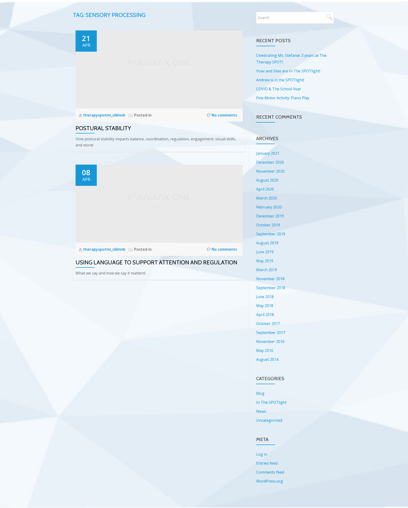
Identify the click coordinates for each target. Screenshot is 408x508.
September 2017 (270, 332)
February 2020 (269, 207)
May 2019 (264, 260)
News (261, 411)
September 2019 (270, 234)
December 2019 (270, 216)
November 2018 (270, 278)
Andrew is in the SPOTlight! (280, 80)
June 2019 (265, 251)
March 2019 (266, 269)
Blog (260, 393)
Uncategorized (269, 420)
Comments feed (270, 472)
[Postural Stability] (159, 68)
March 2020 (266, 198)
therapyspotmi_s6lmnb (104, 115)
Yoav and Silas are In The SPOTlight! (288, 71)
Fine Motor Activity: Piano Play (282, 97)
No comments (224, 115)
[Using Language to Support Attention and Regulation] (159, 203)
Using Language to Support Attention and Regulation (156, 262)
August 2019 (267, 243)
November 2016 (270, 341)
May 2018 (264, 305)
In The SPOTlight (271, 402)
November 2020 (270, 171)
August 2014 (267, 359)
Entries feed (266, 463)
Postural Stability (103, 128)
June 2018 (265, 296)
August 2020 (267, 180)
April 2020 (265, 189)
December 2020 (270, 162)
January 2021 (267, 153)
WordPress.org (269, 481)
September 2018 (270, 287)
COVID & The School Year (278, 89)
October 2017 (268, 323)
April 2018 (265, 314)
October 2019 (268, 225)
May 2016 (264, 350)
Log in (261, 454)
